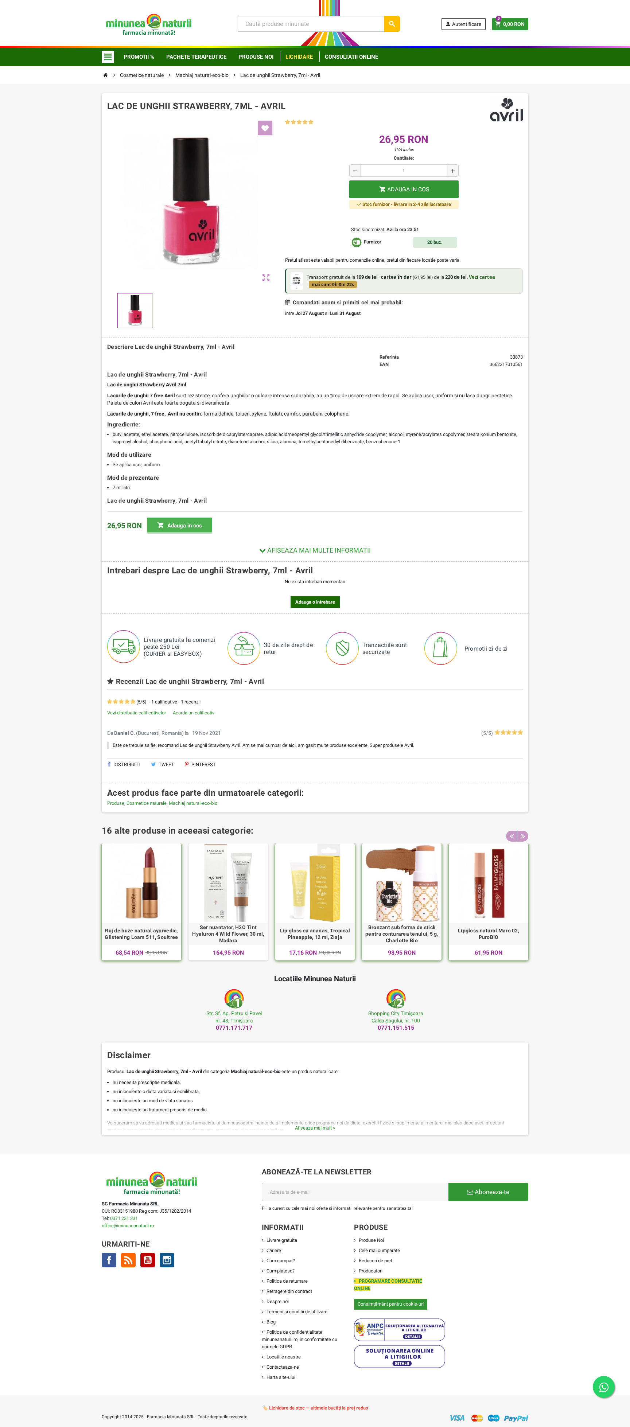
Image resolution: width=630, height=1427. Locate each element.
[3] (299, 122)
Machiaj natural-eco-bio (193, 803)
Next (522, 836)
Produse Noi (371, 1240)
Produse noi (255, 57)
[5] (310, 122)
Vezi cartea (482, 277)
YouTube (147, 1260)
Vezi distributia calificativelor (136, 713)
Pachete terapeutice (196, 57)
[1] (287, 122)
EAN (384, 364)
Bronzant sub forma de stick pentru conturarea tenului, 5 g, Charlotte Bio (401, 933)
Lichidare (299, 57)
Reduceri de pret (375, 1260)
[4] (305, 122)
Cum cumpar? (281, 1260)
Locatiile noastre (284, 1357)
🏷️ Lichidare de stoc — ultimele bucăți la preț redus (315, 1408)
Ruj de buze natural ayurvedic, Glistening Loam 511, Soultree (141, 934)
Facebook (109, 1260)
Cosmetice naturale (147, 803)
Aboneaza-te (491, 1192)
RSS (128, 1260)
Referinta (389, 357)
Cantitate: (404, 158)
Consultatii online (351, 57)
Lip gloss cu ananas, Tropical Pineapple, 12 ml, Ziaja (315, 934)
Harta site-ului (281, 1377)
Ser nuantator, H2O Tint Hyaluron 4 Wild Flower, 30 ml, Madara (228, 933)
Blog (271, 1322)
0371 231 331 (124, 1218)
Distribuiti (126, 764)
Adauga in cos (179, 525)
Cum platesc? (281, 1271)
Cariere (274, 1250)
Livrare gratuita (282, 1240)
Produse (115, 803)
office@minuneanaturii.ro (128, 1225)
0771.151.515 (396, 1027)
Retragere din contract (289, 1291)
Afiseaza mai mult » (315, 1128)
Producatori (370, 1271)
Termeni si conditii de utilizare (297, 1311)
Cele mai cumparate (379, 1250)
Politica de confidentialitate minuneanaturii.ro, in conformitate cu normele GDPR (299, 1339)
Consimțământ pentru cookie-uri (391, 1304)
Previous (511, 836)
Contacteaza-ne (283, 1367)
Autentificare (463, 24)
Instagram (167, 1260)
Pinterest (203, 764)
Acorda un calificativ (193, 713)
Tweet (166, 764)
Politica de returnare (287, 1281)
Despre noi (278, 1301)
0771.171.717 (234, 1027)
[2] (293, 122)
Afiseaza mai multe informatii (318, 550)
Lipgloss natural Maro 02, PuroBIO (488, 934)
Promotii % (139, 57)
